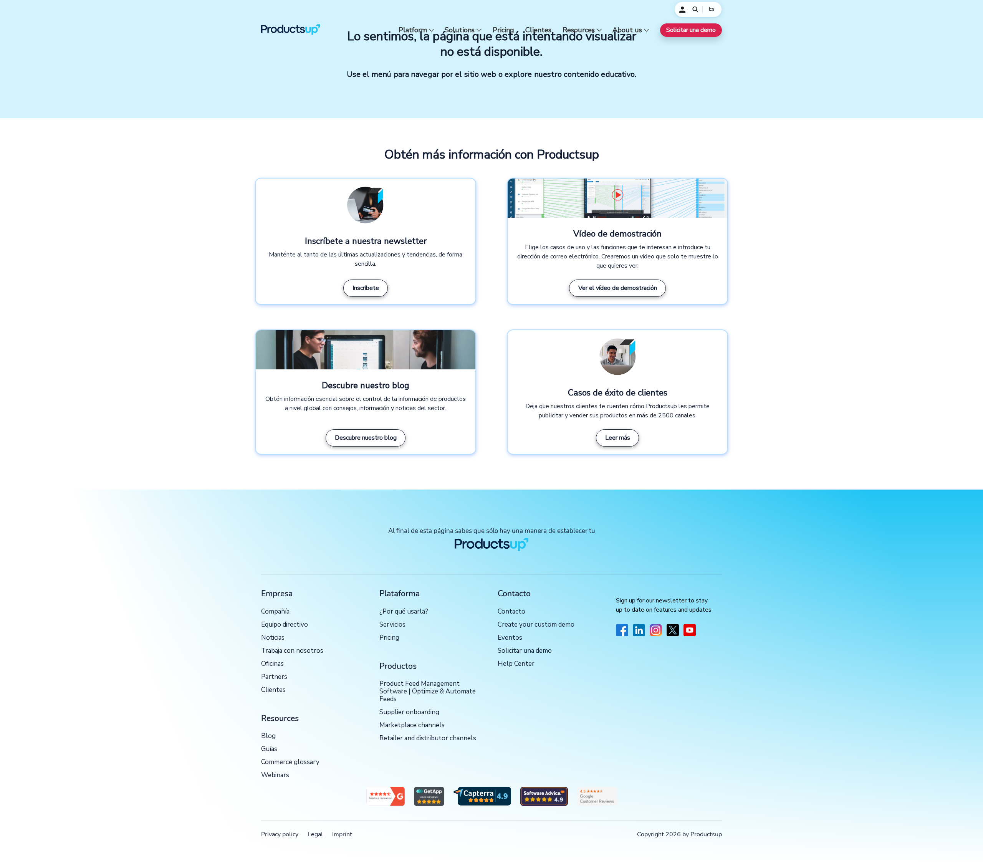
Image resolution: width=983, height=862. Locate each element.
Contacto (511, 612)
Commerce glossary (290, 762)
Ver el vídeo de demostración (617, 288)
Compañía (275, 612)
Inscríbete (365, 288)
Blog (268, 736)
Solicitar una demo (691, 30)
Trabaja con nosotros (292, 651)
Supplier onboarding (409, 712)
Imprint (342, 834)
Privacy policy (279, 834)
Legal (315, 834)
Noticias (273, 638)
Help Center (516, 664)
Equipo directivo (284, 625)
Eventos (510, 638)
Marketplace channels (412, 725)
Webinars (275, 775)
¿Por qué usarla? (403, 612)
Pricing (503, 30)
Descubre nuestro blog (366, 437)
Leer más (617, 437)
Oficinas (272, 664)
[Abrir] (695, 9)
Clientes (538, 30)
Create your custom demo (536, 625)
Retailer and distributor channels (427, 739)
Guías (269, 749)
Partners (274, 677)
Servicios (392, 625)
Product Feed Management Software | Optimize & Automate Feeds (427, 691)
